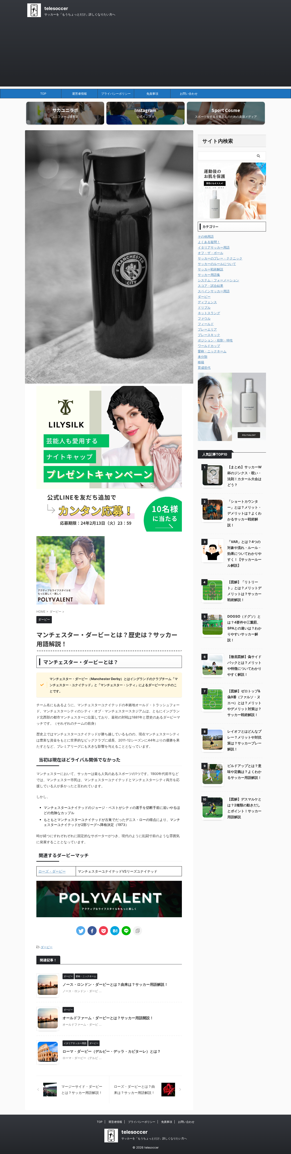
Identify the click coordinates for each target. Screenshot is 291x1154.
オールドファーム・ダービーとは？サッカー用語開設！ (108, 1018)
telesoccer (56, 8)
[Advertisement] (145, 55)
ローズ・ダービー (52, 871)
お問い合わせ (189, 93)
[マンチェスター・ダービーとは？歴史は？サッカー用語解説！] (114, 930)
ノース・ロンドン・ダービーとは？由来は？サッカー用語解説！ (115, 984)
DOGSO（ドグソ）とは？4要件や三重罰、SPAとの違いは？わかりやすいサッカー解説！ (244, 628)
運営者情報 (79, 93)
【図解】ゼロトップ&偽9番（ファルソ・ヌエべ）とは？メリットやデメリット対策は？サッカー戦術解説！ (244, 703)
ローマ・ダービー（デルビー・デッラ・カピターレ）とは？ (112, 1051)
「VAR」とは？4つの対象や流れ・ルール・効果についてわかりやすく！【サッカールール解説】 (244, 554)
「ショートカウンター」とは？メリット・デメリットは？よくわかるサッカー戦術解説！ (244, 513)
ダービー (47, 947)
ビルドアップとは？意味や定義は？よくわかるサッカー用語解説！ (244, 772)
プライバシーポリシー (116, 93)
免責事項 (152, 93)
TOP (43, 93)
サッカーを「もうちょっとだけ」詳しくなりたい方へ (154, 1138)
